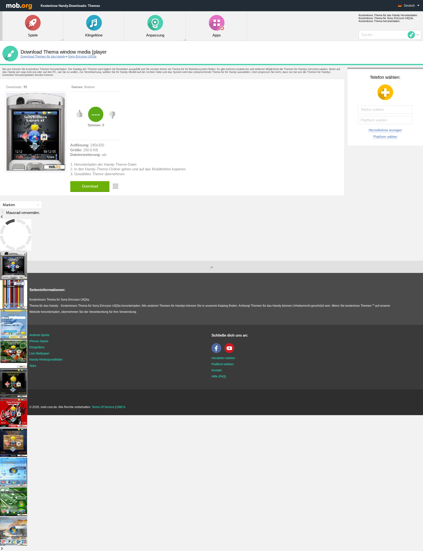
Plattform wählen (385, 137)
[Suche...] (412, 34)
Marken (89, 87)
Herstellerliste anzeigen (385, 130)
